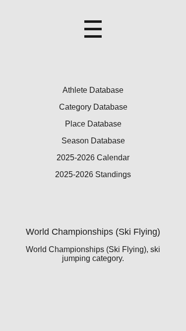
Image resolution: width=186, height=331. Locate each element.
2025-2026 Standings (93, 174)
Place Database (93, 124)
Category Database (93, 107)
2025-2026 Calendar (93, 157)
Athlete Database (93, 90)
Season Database (93, 140)
